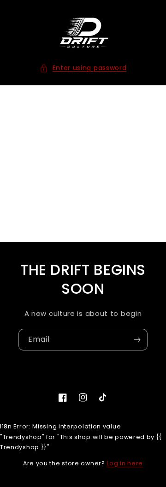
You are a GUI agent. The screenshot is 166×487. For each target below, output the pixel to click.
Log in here (125, 463)
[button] (83, 68)
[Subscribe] (137, 339)
